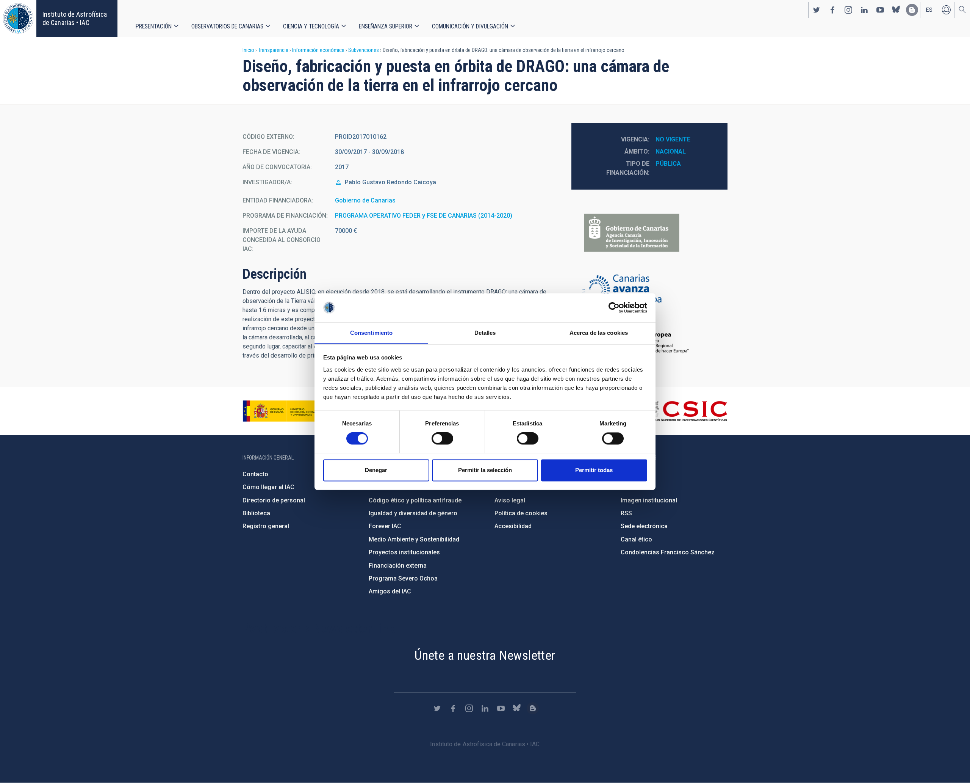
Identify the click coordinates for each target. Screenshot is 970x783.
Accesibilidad (513, 526)
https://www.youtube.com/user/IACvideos (880, 10)
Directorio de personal (273, 500)
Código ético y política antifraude (415, 500)
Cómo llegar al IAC (268, 487)
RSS (626, 513)
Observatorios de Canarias (227, 26)
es (929, 10)
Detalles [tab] (485, 333)
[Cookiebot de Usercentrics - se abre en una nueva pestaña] (614, 307)
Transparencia (273, 50)
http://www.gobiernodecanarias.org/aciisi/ (649, 233)
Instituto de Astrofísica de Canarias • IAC (74, 18)
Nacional (671, 151)
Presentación (154, 26)
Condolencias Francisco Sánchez (668, 552)
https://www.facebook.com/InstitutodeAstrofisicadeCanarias (832, 10)
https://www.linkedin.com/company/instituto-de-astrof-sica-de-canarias (864, 10)
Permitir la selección (485, 470)
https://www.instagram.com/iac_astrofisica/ (848, 10)
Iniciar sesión (946, 10)
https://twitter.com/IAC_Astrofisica (816, 10)
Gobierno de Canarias (365, 200)
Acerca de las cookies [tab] (598, 333)
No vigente (673, 139)
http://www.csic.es (686, 411)
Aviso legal (509, 500)
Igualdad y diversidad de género (413, 513)
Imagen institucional (649, 500)
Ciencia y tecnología (311, 26)
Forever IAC (385, 526)
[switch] (442, 438)
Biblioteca (256, 513)
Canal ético (636, 539)
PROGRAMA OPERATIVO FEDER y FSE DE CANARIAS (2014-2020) (423, 215)
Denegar (376, 470)
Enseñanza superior (385, 26)
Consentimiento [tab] (371, 333)
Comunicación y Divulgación (470, 26)
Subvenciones (363, 50)
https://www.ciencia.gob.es (284, 411)
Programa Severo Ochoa (403, 578)
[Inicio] (18, 18)
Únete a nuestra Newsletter (485, 655)
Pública (668, 163)
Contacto (255, 474)
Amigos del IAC (390, 591)
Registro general (265, 526)
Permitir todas (594, 470)
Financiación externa (398, 565)
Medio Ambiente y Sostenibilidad (414, 539)
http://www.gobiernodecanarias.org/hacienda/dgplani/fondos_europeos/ (649, 290)
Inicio (248, 50)
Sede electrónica (644, 526)
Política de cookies (521, 513)
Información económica (318, 50)
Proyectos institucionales (404, 552)
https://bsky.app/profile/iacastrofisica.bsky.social (896, 10)
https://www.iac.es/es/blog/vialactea (912, 10)
